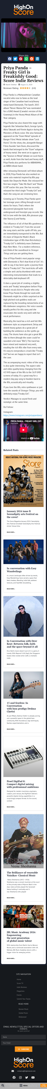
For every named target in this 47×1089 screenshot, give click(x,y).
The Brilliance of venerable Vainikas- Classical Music (22, 874)
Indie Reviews (22, 987)
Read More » (11, 532)
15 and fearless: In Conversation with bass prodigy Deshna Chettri (21, 707)
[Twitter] (27, 1077)
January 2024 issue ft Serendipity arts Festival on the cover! (22, 514)
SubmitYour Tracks (43, 1085)
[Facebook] (14, 1077)
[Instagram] (20, 1077)
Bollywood (22, 1017)
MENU (25, 1085)
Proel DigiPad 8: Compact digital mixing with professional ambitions (23, 784)
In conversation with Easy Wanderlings (21, 570)
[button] (3, 1085)
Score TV (20, 983)
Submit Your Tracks (23, 999)
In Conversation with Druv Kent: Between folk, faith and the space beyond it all (22, 643)
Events (19, 995)
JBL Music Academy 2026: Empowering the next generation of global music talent (21, 937)
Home (19, 979)
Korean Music (23, 1009)
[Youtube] (33, 1077)
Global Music (23, 1013)
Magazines (20, 991)
